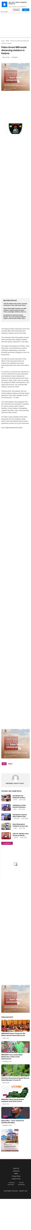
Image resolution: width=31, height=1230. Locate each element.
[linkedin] (16, 769)
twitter (21, 1182)
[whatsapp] (9, 769)
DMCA (16, 1173)
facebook (12, 1182)
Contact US (16, 1171)
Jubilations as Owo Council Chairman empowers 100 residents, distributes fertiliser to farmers (20, 806)
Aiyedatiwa (17, 818)
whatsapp (11, 1184)
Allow (25, 10)
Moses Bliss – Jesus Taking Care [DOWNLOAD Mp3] (12, 1121)
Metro (15, 799)
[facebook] (2, 769)
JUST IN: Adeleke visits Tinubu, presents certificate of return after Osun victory (15, 304)
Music (5, 1116)
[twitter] (6, 769)
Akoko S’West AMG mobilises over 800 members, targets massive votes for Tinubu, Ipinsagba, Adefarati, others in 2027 (14, 310)
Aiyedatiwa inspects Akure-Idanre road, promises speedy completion (19, 815)
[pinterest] (13, 769)
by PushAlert (5, 11)
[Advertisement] (15, 22)
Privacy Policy (16, 1176)
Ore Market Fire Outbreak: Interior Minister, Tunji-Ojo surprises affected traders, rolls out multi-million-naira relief (14, 316)
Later (16, 10)
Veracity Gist (23, 1191)
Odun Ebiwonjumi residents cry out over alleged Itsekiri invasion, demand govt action (20, 825)
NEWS (7, 40)
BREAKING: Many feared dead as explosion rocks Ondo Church (12, 1100)
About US (16, 1168)
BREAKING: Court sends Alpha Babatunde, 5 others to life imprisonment (11, 1057)
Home (2, 40)
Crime (15, 828)
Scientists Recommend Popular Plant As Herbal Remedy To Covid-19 (15, 1079)
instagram (21, 1184)
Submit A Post (16, 1179)
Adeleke (16, 837)
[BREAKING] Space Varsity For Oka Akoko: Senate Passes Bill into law (13, 1034)
